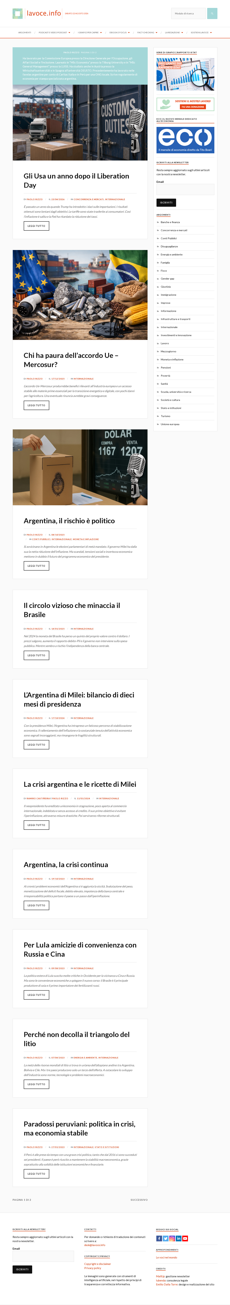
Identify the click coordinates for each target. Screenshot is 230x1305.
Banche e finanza (170, 222)
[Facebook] (159, 1238)
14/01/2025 (58, 629)
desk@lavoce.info (94, 1245)
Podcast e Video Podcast (53, 32)
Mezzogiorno (168, 351)
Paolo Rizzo (35, 199)
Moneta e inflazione (86, 539)
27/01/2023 (58, 1147)
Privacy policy (92, 1268)
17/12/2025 (58, 378)
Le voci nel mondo (166, 1257)
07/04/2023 (58, 1057)
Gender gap (167, 278)
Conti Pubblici (41, 539)
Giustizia (166, 286)
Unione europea (170, 424)
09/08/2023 (58, 968)
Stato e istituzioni (107, 1147)
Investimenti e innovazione (176, 335)
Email (160, 181)
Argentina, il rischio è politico (69, 520)
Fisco (164, 270)
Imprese (165, 302)
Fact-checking (145, 32)
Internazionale (115, 199)
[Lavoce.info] (39, 13)
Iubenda (160, 1280)
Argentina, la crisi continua (66, 864)
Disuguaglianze (169, 246)
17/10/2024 (58, 718)
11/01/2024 (83, 798)
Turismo (165, 416)
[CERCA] (212, 13)
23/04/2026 (58, 199)
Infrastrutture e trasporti (175, 318)
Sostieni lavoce (200, 32)
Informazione (168, 310)
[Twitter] (166, 1238)
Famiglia (165, 262)
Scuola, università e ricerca (176, 391)
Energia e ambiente (85, 1057)
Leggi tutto (36, 226)
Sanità (164, 383)
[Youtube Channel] (185, 1238)
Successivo (139, 1199)
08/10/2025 (58, 535)
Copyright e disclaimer (97, 1263)
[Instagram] (172, 1238)
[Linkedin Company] (178, 1238)
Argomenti (24, 32)
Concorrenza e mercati (89, 199)
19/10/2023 (58, 879)
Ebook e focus (118, 32)
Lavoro (165, 343)
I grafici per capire (88, 32)
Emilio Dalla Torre (167, 1284)
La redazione (172, 32)
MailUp (160, 1276)
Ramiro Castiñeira (38, 798)
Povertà (165, 375)
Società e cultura (170, 399)
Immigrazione (168, 294)
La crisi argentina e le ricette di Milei (80, 784)
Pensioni (166, 367)
